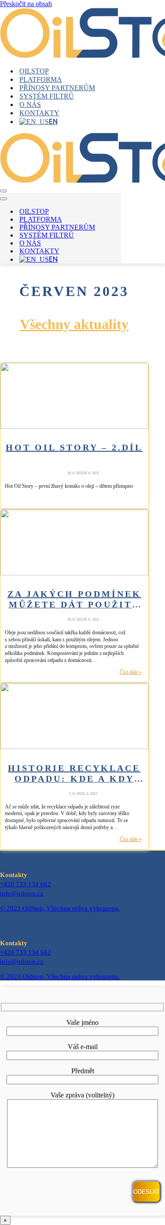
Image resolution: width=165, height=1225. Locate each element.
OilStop (34, 71)
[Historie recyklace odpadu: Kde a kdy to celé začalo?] (74, 746)
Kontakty (39, 113)
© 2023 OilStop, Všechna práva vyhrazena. (60, 908)
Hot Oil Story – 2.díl (74, 447)
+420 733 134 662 (25, 884)
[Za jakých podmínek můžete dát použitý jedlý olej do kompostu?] (74, 573)
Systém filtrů (46, 96)
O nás (30, 104)
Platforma (40, 79)
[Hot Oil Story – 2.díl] (74, 426)
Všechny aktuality (74, 324)
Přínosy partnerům (57, 87)
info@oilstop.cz (22, 893)
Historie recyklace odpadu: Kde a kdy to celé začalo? (74, 773)
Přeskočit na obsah (26, 3)
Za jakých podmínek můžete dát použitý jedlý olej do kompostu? (74, 598)
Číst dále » (131, 672)
